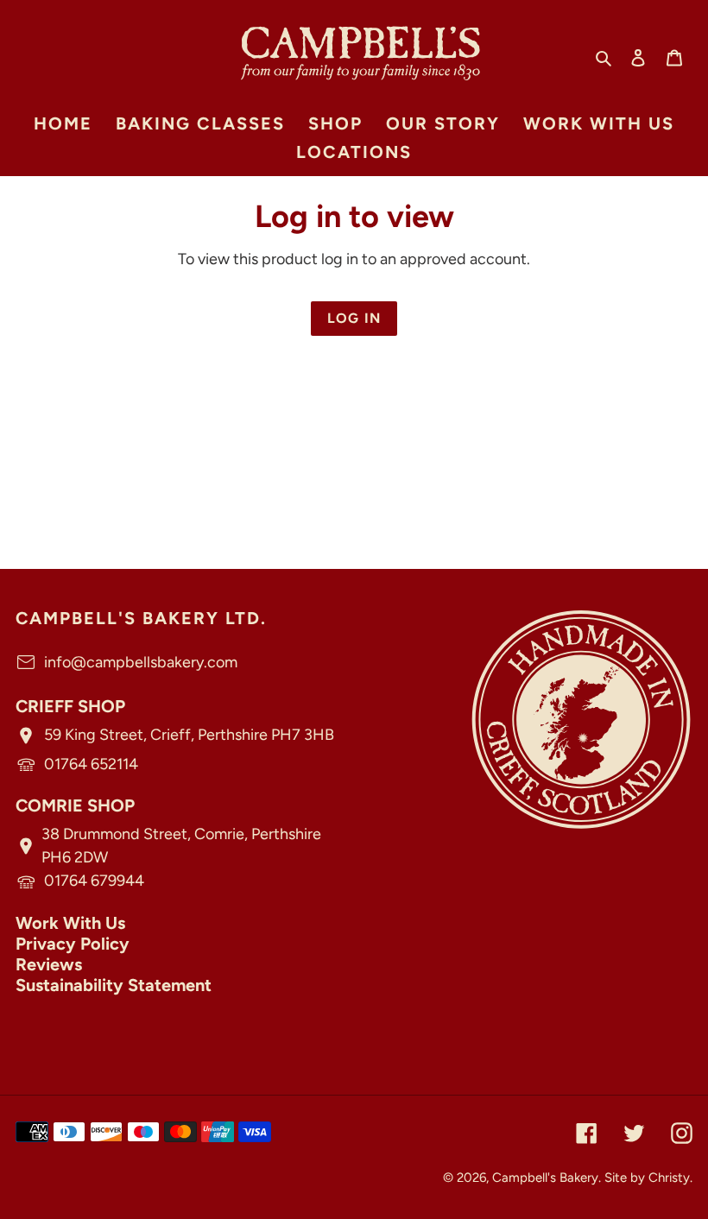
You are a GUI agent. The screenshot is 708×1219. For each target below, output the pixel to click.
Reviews (49, 964)
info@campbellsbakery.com (140, 662)
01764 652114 (91, 764)
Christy (669, 1177)
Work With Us (70, 923)
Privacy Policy (73, 943)
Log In (354, 318)
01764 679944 (94, 880)
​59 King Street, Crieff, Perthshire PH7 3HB (189, 734)
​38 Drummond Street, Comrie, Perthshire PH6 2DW (181, 845)
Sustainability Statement (114, 985)
